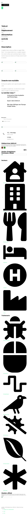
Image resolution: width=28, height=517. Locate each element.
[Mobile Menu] (2, 8)
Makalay (3, 508)
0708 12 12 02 (10, 134)
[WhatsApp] (5, 148)
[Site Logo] (6, 3)
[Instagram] (2, 148)
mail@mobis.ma (10, 139)
